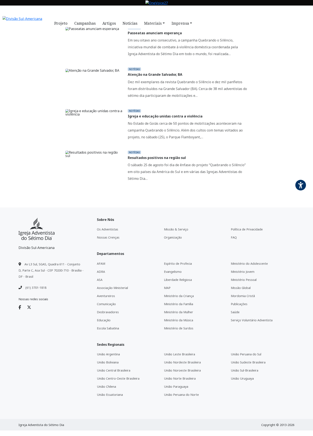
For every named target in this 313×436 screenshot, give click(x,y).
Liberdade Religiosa (178, 280)
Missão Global (241, 288)
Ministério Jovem (242, 272)
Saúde (235, 312)
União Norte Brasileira (180, 378)
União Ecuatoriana (110, 395)
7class (160, 11)
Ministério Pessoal (244, 280)
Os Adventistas (107, 229)
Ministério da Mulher (178, 312)
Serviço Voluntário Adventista (252, 320)
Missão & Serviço (176, 229)
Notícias (106, 11)
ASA (99, 280)
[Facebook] (22, 307)
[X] (31, 307)
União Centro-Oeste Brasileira (118, 378)
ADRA (101, 272)
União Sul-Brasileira (244, 370)
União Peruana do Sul (246, 354)
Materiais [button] (153, 23)
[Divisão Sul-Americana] (37, 229)
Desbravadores (108, 312)
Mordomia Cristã (243, 296)
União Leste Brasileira (179, 354)
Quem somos (85, 11)
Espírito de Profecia (178, 264)
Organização (173, 237)
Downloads (141, 11)
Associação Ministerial (112, 288)
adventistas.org (57, 11)
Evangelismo (173, 272)
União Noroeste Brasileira (182, 370)
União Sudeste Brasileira (248, 362)
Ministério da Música (178, 320)
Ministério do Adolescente (249, 264)
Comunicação (106, 304)
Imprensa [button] (180, 23)
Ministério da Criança (179, 296)
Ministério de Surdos (178, 328)
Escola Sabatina (108, 328)
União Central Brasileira (113, 370)
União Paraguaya (176, 387)
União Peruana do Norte (181, 395)
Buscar (188, 11)
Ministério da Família (178, 304)
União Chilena (106, 387)
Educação (104, 320)
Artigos (109, 23)
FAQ (172, 11)
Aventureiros (106, 296)
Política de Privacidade (247, 229)
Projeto (60, 23)
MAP (167, 288)
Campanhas (85, 23)
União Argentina (108, 354)
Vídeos (122, 11)
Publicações (239, 304)
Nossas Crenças (108, 237)
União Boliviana (108, 362)
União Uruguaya (242, 378)
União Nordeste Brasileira (182, 362)
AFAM (101, 264)
